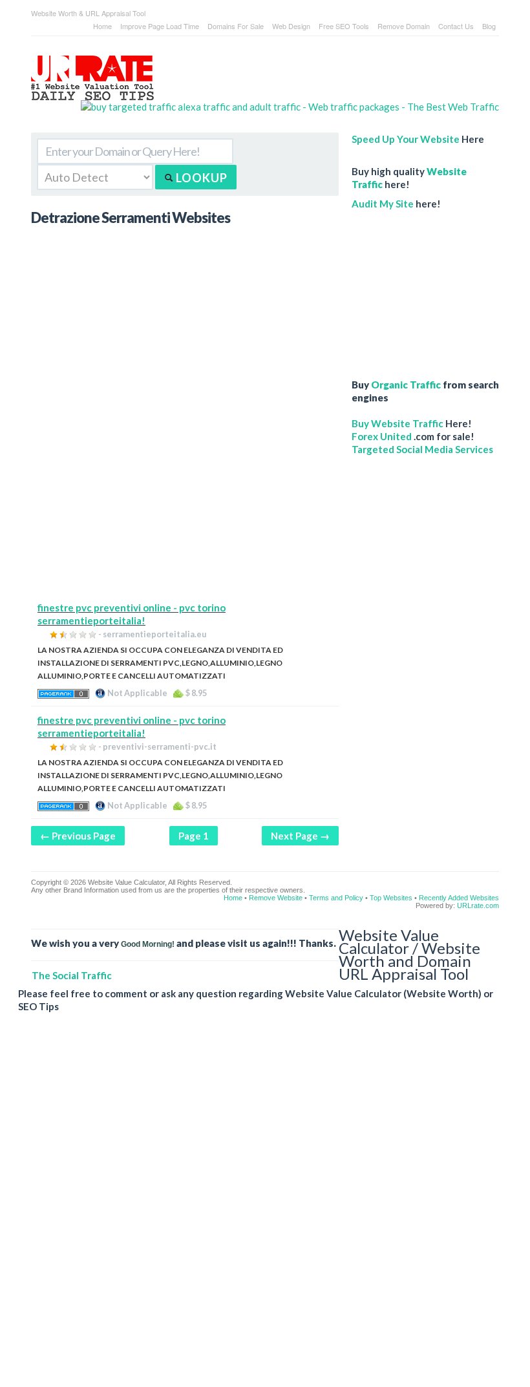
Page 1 (193, 836)
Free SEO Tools (344, 26)
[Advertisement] (185, 510)
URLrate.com (478, 905)
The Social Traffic (72, 975)
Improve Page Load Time (159, 26)
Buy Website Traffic (397, 423)
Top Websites (391, 898)
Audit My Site (383, 203)
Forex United (382, 436)
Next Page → (300, 836)
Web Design (291, 26)
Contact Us (456, 26)
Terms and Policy (336, 898)
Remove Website (275, 898)
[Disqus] (258, 1209)
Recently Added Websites (459, 898)
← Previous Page (78, 836)
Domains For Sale (235, 26)
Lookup (200, 178)
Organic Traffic (406, 384)
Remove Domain (403, 26)
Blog (489, 26)
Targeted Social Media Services (422, 449)
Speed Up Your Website (406, 139)
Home (102, 26)
